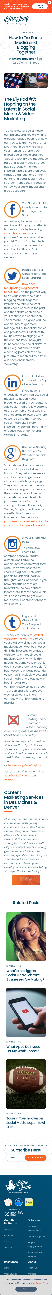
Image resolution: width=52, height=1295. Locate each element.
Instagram (11, 779)
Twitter (39, 771)
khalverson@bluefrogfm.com (27, 765)
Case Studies (10, 1274)
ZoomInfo (9, 1247)
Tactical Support (36, 1236)
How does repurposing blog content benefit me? (21, 288)
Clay (6, 1241)
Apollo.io (8, 1235)
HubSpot (8, 1229)
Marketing (26, 32)
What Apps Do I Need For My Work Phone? (23, 1048)
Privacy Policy (42, 1283)
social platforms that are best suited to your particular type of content (26, 521)
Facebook (10, 775)
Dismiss (26, 1289)
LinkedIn (23, 775)
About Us (32, 1267)
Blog (6, 1267)
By (22, 59)
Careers (32, 1274)
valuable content (15, 233)
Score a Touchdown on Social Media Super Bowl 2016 (25, 1122)
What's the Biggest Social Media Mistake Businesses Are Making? (25, 975)
